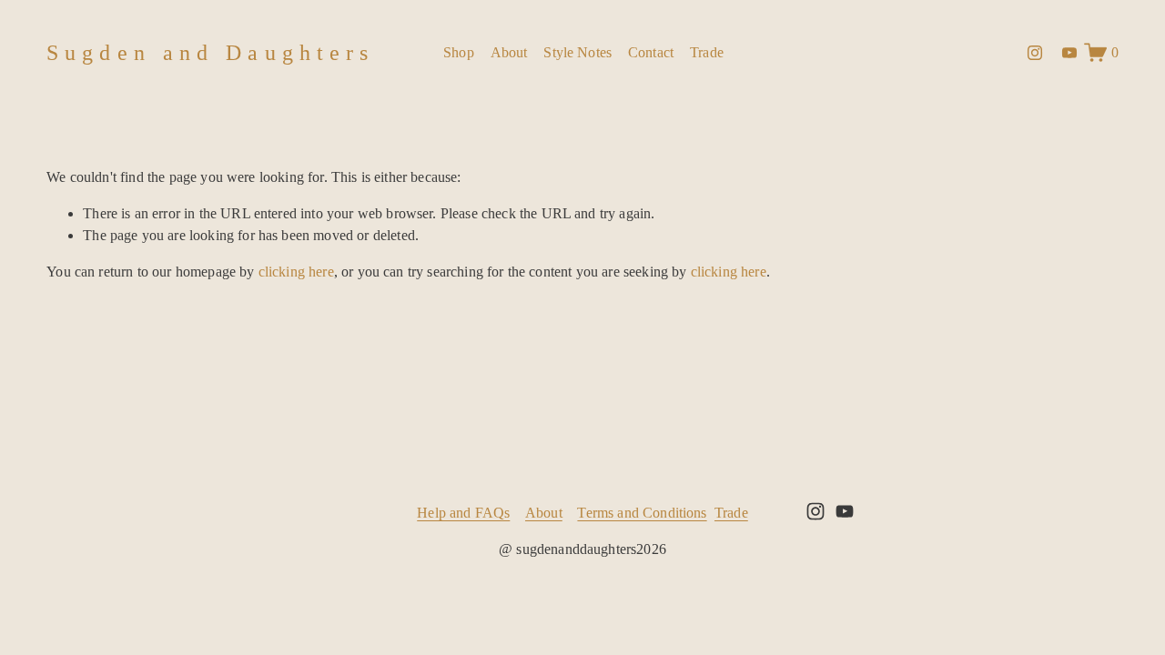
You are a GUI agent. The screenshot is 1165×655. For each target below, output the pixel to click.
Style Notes (577, 52)
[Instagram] (1035, 53)
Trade (707, 52)
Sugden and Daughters (210, 53)
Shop (458, 52)
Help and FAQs (463, 512)
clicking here (296, 271)
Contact (651, 52)
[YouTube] (1069, 53)
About (509, 52)
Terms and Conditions (641, 512)
